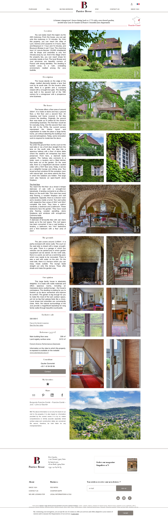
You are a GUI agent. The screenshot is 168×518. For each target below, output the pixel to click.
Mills (69, 507)
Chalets (84, 507)
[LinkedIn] (52, 395)
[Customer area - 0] (131, 4)
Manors (90, 505)
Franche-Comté (58, 402)
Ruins (65, 507)
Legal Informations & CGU (60, 494)
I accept (125, 513)
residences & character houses (100, 505)
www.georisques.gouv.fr (39, 353)
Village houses (78, 507)
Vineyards (102, 507)
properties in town (121, 505)
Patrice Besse (35, 505)
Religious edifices (49, 507)
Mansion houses (112, 505)
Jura (31, 405)
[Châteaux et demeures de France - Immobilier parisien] (138, 4)
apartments (129, 505)
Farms (72, 507)
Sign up (123, 488)
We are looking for (37, 494)
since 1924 (135, 9)
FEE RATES (54, 487)
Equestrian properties (111, 507)
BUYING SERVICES (66, 9)
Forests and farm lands (122, 507)
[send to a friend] (34, 395)
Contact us (114, 9)
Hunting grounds (59, 507)
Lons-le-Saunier (41, 405)
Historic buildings (39, 507)
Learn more (75, 514)
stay (97, 9)
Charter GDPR (56, 491)
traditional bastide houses (93, 507)
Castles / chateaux (83, 505)
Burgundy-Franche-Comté (40, 402)
